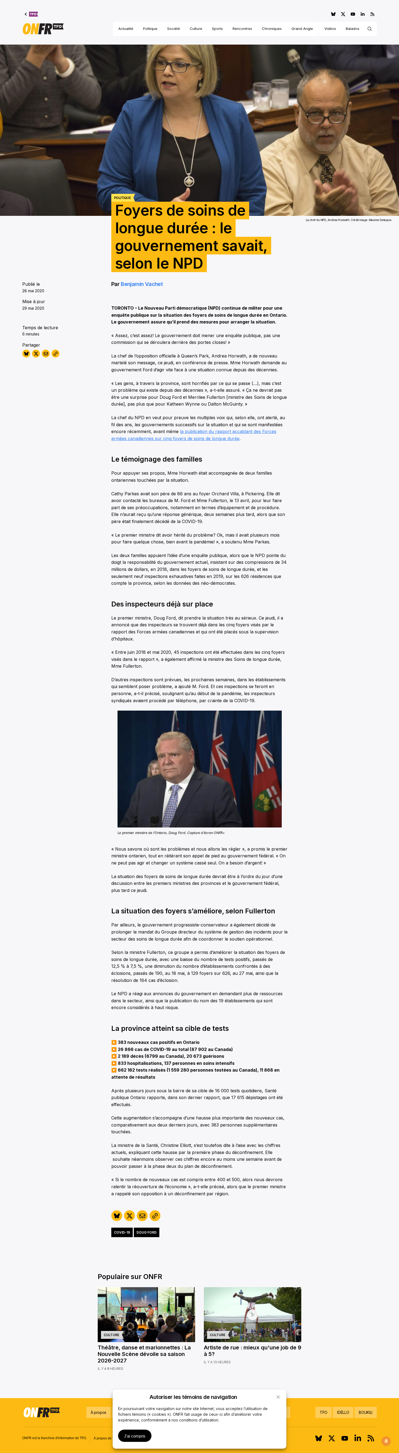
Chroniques (272, 28)
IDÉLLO (343, 1412)
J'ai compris (134, 1436)
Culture (196, 28)
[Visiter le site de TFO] (31, 14)
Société (173, 28)
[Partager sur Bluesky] (26, 353)
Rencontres (242, 28)
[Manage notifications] (386, 1441)
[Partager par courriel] (46, 353)
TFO (323, 1412)
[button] (278, 1397)
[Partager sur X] (36, 353)
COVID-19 (122, 1232)
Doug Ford (147, 1232)
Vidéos (330, 28)
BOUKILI (365, 1412)
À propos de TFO (106, 1438)
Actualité (125, 28)
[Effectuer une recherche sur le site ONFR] (370, 29)
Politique (150, 28)
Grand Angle (302, 28)
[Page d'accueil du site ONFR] (43, 29)
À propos (98, 1412)
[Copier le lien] (55, 353)
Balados (352, 28)
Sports (217, 28)
